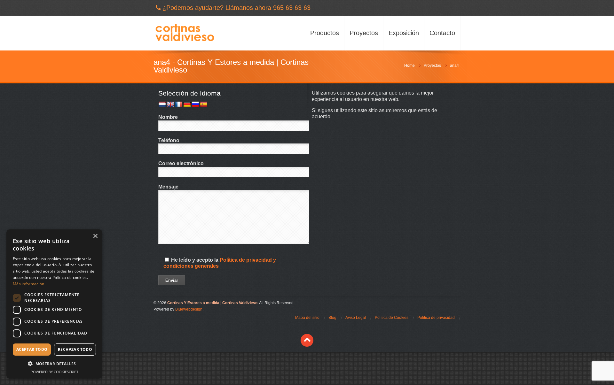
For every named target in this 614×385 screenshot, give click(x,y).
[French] (179, 104)
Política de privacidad (436, 317)
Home (409, 65)
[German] (187, 104)
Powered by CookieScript (54, 371)
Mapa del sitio (307, 317)
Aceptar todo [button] (32, 349)
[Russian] (195, 104)
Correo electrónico (181, 163)
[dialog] (54, 304)
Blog (332, 317)
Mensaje (168, 186)
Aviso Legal (355, 317)
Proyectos (364, 32)
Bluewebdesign (188, 309)
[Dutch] (162, 104)
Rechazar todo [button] (75, 349)
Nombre (168, 117)
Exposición (404, 32)
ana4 (454, 65)
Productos (324, 32)
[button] (54, 364)
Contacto (442, 32)
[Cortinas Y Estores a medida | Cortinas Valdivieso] (185, 33)
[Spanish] (204, 104)
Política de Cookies (391, 317)
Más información (28, 284)
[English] (170, 104)
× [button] (95, 236)
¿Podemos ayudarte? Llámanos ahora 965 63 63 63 (236, 7)
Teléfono (168, 140)
